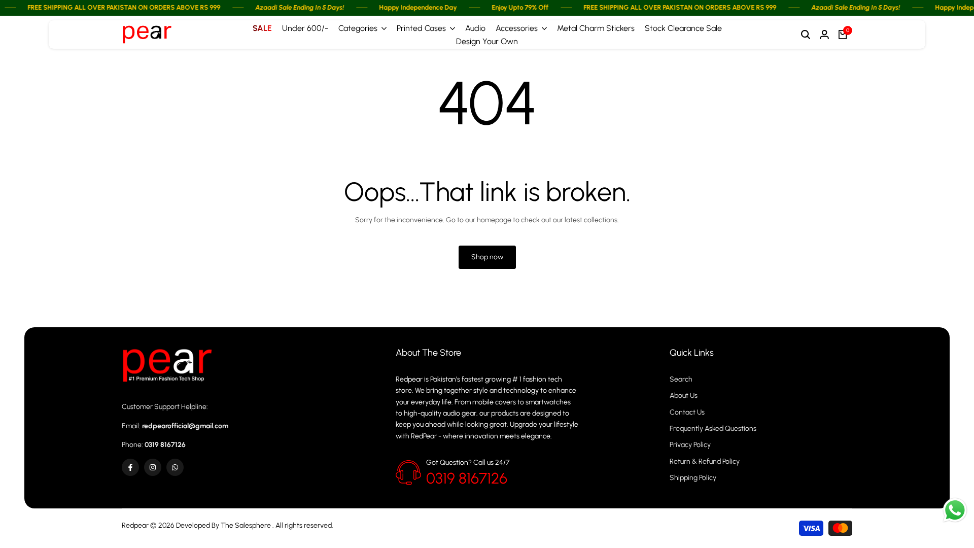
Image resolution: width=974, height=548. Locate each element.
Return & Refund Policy (705, 461)
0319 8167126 (466, 478)
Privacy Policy (690, 444)
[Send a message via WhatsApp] (955, 510)
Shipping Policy (693, 477)
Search (681, 379)
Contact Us (687, 412)
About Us (684, 395)
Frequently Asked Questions (713, 428)
